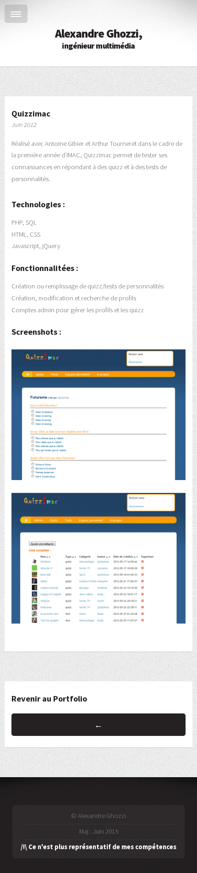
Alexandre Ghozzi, (98, 38)
